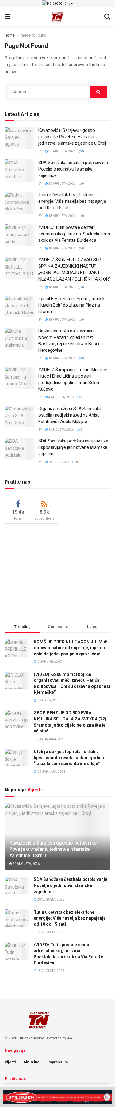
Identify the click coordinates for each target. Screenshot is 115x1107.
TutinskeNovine (31, 1038)
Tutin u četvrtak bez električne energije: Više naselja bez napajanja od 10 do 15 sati (72, 201)
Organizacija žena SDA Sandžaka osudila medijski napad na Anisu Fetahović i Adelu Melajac (69, 415)
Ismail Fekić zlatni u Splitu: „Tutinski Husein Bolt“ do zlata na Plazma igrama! (71, 305)
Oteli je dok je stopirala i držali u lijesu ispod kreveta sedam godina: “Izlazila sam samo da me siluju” (69, 757)
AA (69, 1038)
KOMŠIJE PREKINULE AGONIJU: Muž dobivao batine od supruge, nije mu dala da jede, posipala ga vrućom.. (70, 647)
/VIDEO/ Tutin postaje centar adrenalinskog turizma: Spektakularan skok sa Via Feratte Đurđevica (74, 234)
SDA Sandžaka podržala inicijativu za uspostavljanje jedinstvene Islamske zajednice (73, 447)
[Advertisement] (58, 571)
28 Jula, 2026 (58, 462)
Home (10, 35)
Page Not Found (33, 35)
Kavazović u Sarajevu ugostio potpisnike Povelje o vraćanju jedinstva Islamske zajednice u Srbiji (72, 137)
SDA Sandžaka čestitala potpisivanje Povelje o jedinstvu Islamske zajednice (73, 169)
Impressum (57, 1062)
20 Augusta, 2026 (61, 151)
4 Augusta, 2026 (61, 397)
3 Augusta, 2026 (61, 429)
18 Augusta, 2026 (61, 216)
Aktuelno (31, 1062)
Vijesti (10, 1062)
